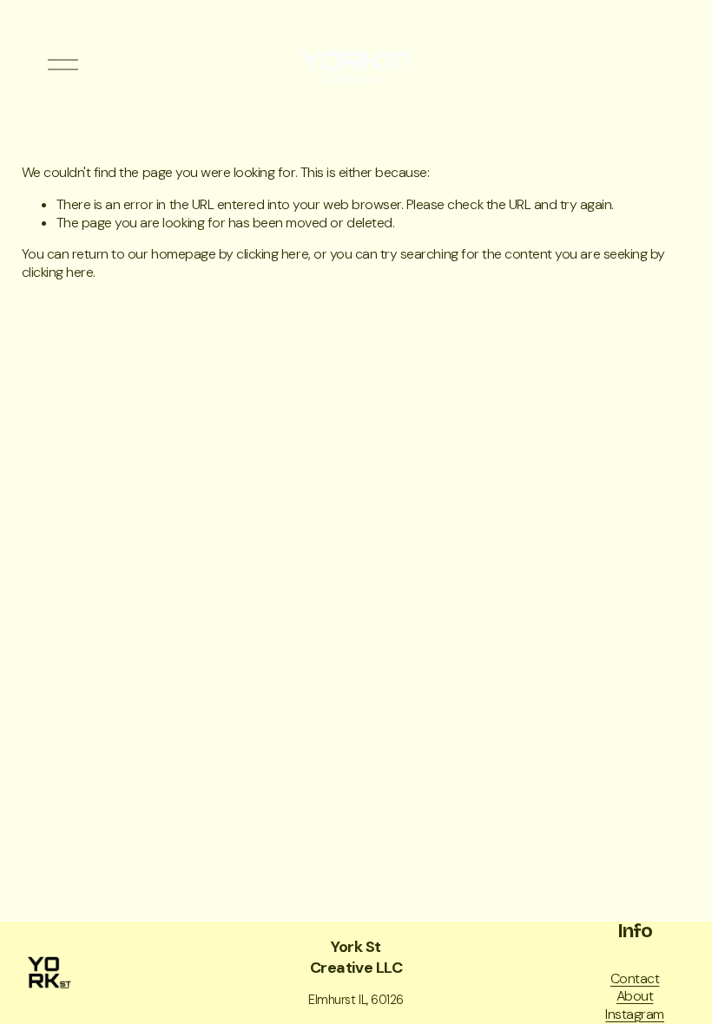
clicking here (272, 254)
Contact (635, 979)
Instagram (634, 1014)
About (635, 996)
